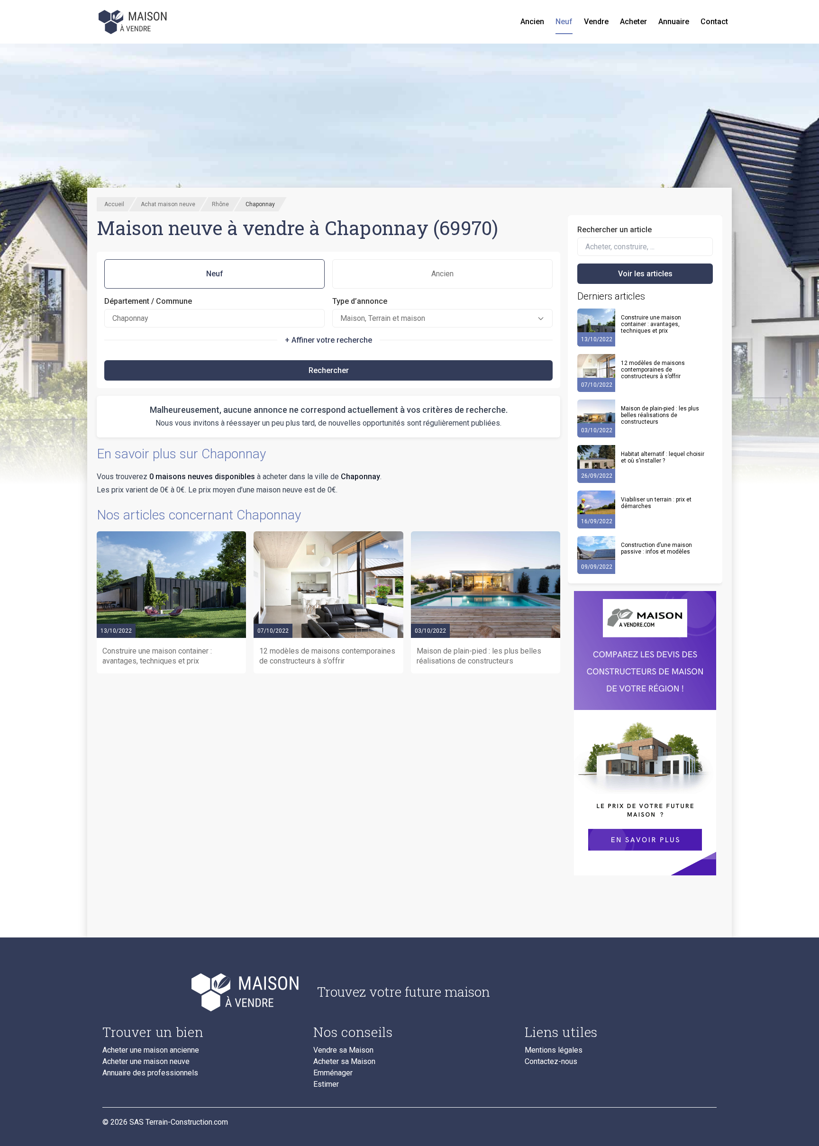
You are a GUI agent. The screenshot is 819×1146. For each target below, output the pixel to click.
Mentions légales (553, 1050)
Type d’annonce (359, 301)
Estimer (326, 1084)
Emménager (333, 1073)
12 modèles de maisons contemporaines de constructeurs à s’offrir (653, 370)
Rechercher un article (614, 229)
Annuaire (673, 21)
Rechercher (329, 370)
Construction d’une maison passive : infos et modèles (656, 548)
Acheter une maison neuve (146, 1061)
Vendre (596, 21)
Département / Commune (148, 301)
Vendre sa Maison (343, 1050)
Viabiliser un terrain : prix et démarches (656, 502)
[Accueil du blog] (202, 992)
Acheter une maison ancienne (150, 1050)
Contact (714, 21)
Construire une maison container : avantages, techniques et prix (651, 324)
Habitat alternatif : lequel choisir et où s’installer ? (662, 457)
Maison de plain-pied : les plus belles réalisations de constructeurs (660, 415)
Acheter (633, 21)
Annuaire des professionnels (150, 1073)
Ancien (532, 21)
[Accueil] (133, 21)
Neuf (564, 21)
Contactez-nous (551, 1061)
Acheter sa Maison (344, 1061)
